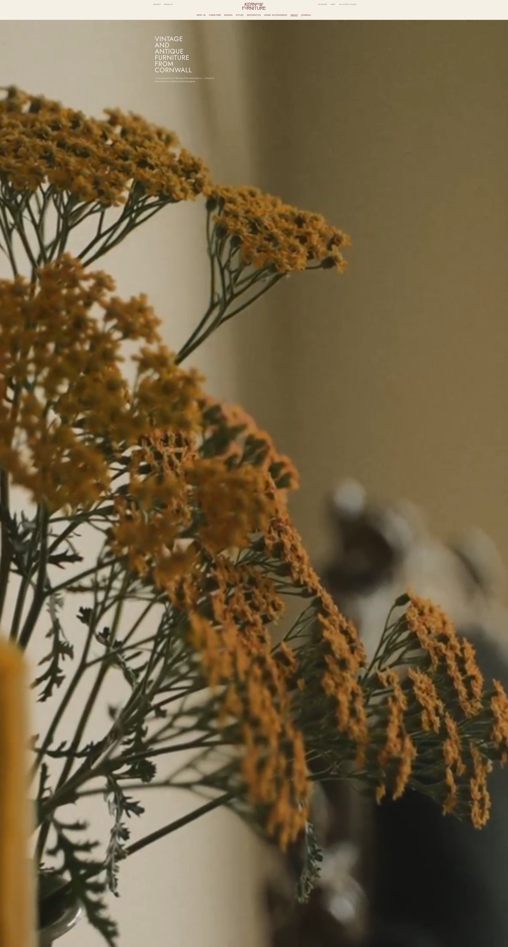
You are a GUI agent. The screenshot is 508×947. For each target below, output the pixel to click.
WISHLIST (168, 4)
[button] (156, 4)
